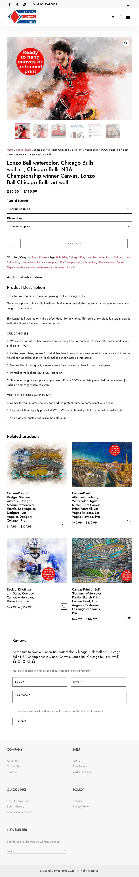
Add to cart (74, 243)
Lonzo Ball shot (114, 257)
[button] (126, 43)
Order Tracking (82, 772)
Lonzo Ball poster (95, 257)
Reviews (11, 772)
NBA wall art (89, 262)
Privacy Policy (81, 806)
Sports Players (23, 149)
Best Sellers (80, 766)
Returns (77, 801)
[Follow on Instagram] (24, 4)
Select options (64, 526)
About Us (12, 761)
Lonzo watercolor (30, 262)
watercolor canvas (47, 267)
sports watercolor (25, 267)
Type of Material (18, 201)
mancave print (49, 262)
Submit (22, 721)
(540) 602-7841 (46, 4)
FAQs (76, 761)
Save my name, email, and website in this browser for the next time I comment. (60, 711)
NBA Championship (70, 262)
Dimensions (14, 218)
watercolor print (67, 267)
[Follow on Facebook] (10, 4)
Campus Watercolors (19, 812)
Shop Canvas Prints (18, 801)
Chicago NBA (76, 257)
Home (10, 149)
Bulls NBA (61, 257)
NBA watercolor (106, 262)
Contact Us (13, 766)
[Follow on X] (17, 4)
